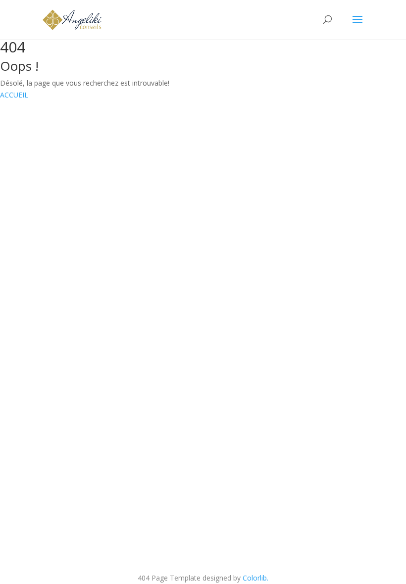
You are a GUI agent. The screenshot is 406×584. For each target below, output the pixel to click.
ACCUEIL (14, 94)
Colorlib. (255, 578)
